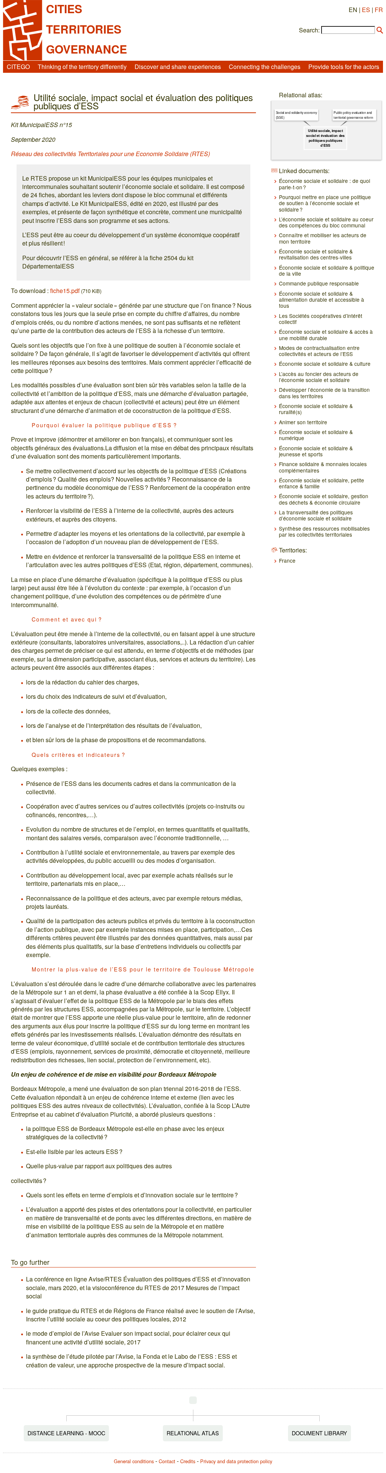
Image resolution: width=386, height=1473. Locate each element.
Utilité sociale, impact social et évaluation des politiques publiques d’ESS (325, 138)
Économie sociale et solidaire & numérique (316, 435)
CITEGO (18, 66)
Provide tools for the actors (343, 66)
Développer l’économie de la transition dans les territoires (324, 392)
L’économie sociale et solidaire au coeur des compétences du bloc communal (326, 222)
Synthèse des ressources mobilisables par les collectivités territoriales (324, 531)
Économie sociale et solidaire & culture (325, 363)
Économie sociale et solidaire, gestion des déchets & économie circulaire (323, 499)
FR (379, 9)
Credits (187, 1461)
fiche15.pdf (65, 290)
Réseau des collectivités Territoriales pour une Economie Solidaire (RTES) (110, 153)
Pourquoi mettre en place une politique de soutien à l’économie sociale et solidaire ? (325, 203)
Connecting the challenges (264, 66)
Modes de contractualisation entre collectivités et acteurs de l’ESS (319, 351)
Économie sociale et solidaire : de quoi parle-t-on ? (324, 183)
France (287, 560)
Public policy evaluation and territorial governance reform (353, 115)
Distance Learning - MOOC (66, 1433)
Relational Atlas (193, 1433)
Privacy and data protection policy (236, 1461)
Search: (309, 30)
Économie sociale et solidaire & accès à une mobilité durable (326, 334)
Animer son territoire (303, 422)
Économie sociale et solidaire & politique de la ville (326, 270)
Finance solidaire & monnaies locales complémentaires (323, 467)
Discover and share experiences (178, 66)
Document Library (319, 1433)
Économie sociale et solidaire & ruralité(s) (316, 409)
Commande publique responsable (319, 283)
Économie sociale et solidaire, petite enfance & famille (321, 483)
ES (366, 9)
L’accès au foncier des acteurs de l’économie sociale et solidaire (318, 377)
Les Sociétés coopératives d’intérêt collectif (320, 318)
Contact (167, 1461)
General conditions (134, 1461)
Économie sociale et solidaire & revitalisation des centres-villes (316, 254)
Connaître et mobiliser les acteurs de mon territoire (322, 238)
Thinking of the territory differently (82, 66)
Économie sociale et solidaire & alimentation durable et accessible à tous (321, 300)
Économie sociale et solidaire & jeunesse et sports (316, 451)
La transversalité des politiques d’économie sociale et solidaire (316, 515)
